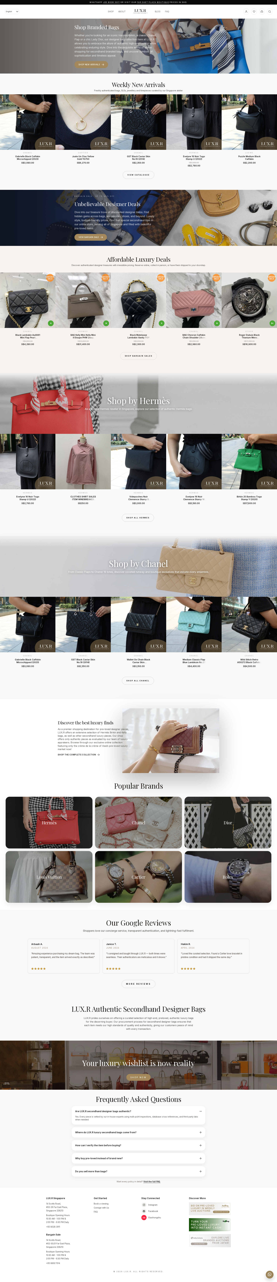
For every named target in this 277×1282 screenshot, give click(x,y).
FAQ (167, 11)
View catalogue (138, 175)
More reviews (138, 984)
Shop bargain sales (138, 356)
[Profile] (246, 11)
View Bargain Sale (88, 237)
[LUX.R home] (140, 11)
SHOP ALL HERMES (137, 518)
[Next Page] (269, 130)
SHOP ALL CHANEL (137, 681)
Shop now (138, 1077)
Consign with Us (101, 1207)
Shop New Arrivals (89, 64)
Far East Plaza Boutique (153, 2)
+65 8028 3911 (111, 2)
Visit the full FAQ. (151, 1181)
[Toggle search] (269, 11)
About (122, 11)
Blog (157, 11)
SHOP (111, 11)
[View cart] (262, 11)
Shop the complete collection (77, 754)
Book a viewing (101, 1203)
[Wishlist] (254, 11)
